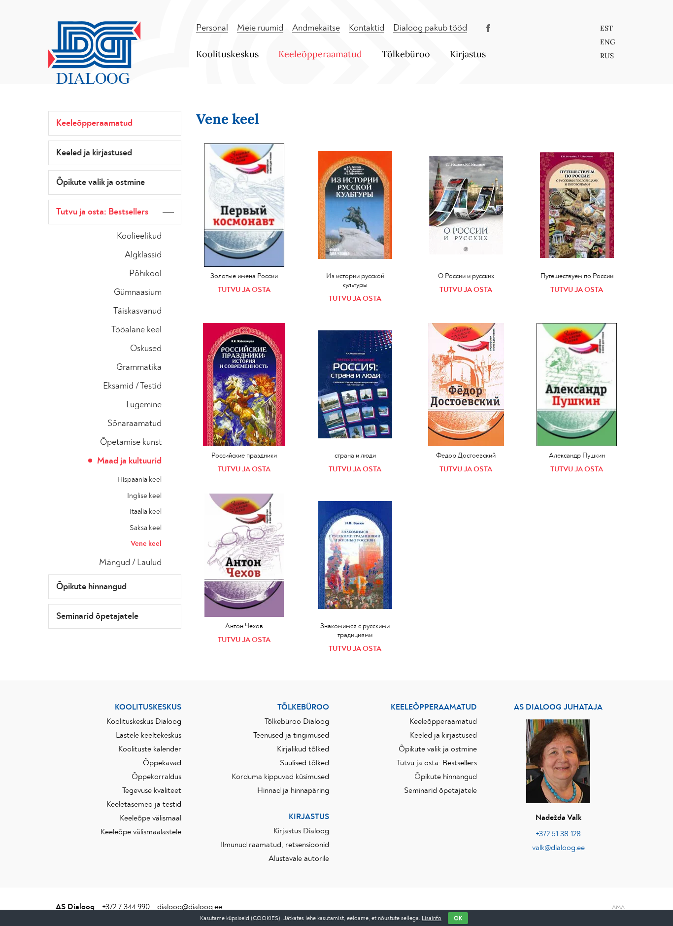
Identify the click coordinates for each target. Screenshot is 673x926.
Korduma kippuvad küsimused (280, 777)
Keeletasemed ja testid (143, 804)
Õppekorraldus (156, 777)
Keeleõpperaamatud (320, 54)
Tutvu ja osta (244, 289)
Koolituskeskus (227, 54)
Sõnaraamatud (134, 423)
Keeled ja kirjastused (94, 152)
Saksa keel (146, 528)
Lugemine (144, 404)
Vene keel (146, 543)
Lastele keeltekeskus (148, 735)
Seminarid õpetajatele (97, 616)
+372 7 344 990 (126, 907)
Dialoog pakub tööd (430, 28)
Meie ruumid (260, 28)
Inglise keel (144, 495)
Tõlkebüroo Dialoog (297, 721)
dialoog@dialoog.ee (189, 907)
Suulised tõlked (304, 763)
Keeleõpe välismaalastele (141, 832)
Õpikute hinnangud (91, 586)
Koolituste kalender (149, 749)
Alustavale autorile (299, 858)
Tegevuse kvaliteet (151, 790)
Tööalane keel (136, 329)
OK (458, 918)
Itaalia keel (146, 511)
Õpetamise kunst (131, 442)
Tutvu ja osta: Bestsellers (102, 212)
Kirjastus (468, 54)
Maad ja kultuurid (129, 461)
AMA (618, 907)
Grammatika (139, 367)
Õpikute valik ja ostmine (100, 182)
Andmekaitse (316, 28)
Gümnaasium (138, 292)
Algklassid (143, 254)
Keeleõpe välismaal (150, 818)
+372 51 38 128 (558, 834)
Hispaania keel (139, 479)
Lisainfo (431, 918)
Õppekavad (162, 763)
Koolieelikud (139, 236)
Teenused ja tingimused (291, 735)
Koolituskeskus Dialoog (143, 721)
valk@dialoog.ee (558, 848)
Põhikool (145, 273)
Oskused (146, 348)
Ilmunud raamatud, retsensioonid (275, 845)
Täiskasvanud (137, 311)
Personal (212, 28)
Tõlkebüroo (406, 54)
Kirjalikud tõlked (303, 749)
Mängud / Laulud (130, 562)
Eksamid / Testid (132, 386)
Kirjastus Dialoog (301, 831)
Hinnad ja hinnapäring (293, 790)
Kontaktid (366, 28)
